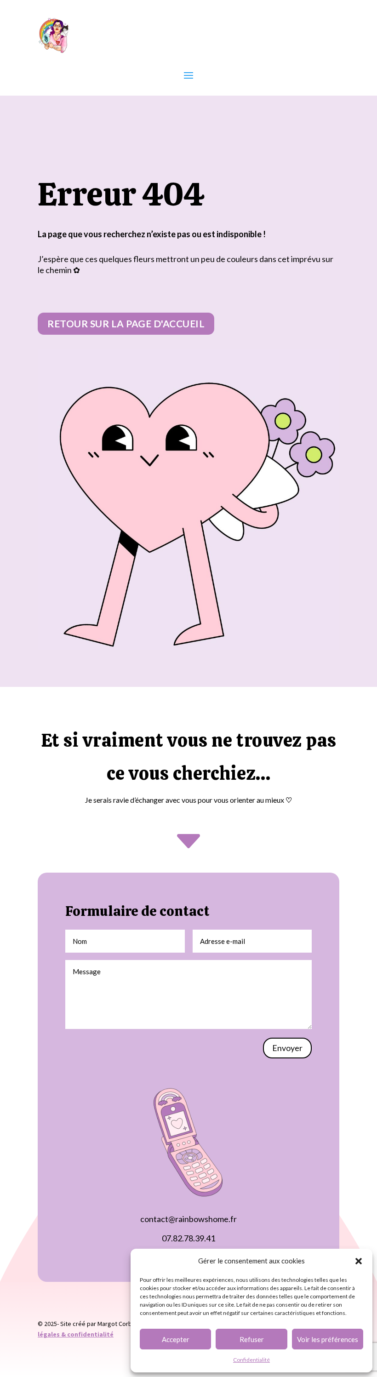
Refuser (252, 1339)
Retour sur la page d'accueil (126, 323)
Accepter (175, 1339)
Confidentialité (251, 1359)
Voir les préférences (327, 1339)
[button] (358, 1261)
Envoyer (287, 1048)
